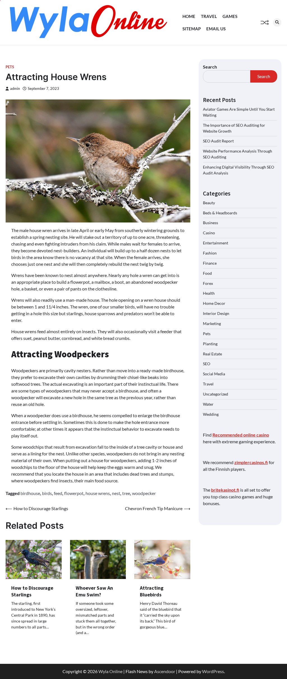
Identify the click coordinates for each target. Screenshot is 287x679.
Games (230, 16)
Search (210, 66)
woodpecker (144, 493)
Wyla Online (110, 671)
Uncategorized (215, 394)
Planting (210, 343)
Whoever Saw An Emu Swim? (94, 591)
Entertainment (215, 242)
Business (210, 222)
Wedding (211, 414)
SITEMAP (191, 28)
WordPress (213, 671)
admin (15, 89)
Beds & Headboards (220, 212)
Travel (209, 16)
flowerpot (74, 493)
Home (188, 16)
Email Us (216, 28)
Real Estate (212, 353)
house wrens (97, 493)
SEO (206, 363)
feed (58, 493)
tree (126, 493)
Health (209, 293)
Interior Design (216, 313)
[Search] (277, 22)
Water (208, 404)
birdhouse (30, 493)
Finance (210, 263)
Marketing (212, 323)
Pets (10, 67)
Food (207, 273)
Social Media (214, 373)
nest (116, 493)
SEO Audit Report (218, 140)
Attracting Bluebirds (151, 591)
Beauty (209, 202)
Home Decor (214, 303)
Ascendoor (164, 671)
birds (47, 493)
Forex (208, 283)
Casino (209, 232)
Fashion (210, 253)
